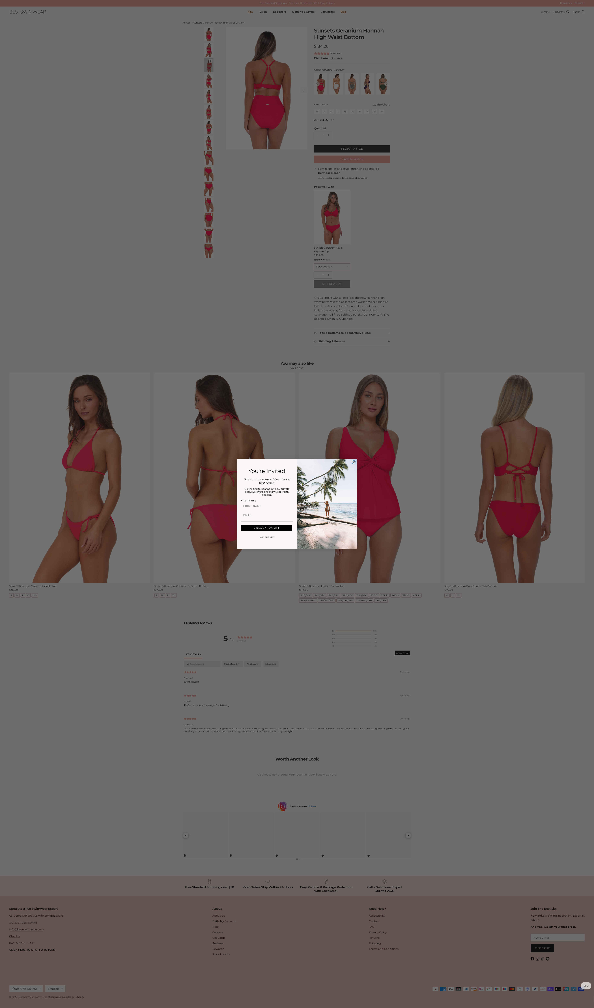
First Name (248, 500)
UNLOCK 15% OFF (267, 527)
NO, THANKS (267, 537)
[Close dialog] (354, 462)
